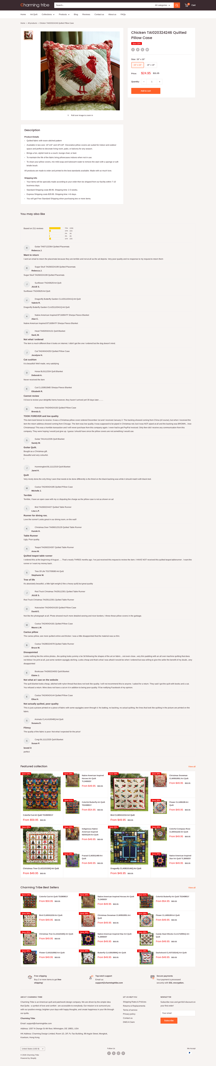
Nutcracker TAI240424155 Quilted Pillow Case (55, 408)
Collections (47, 14)
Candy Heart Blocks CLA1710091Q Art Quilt (172, 935)
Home (23, 14)
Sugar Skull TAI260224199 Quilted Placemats (55, 267)
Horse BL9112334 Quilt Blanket (49, 371)
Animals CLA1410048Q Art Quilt (49, 719)
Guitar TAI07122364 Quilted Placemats (52, 247)
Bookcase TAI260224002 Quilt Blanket (52, 671)
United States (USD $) (30, 1049)
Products (63, 14)
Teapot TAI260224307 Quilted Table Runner (54, 547)
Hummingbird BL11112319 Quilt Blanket (52, 467)
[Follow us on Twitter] (114, 1053)
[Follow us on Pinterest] (123, 1053)
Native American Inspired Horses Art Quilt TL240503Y (93, 778)
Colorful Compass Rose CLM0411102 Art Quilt (179, 830)
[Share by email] (147, 49)
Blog (76, 14)
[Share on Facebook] (133, 49)
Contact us (99, 14)
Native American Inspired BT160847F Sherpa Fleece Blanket (62, 315)
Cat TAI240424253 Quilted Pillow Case (52, 351)
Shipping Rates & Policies (134, 1002)
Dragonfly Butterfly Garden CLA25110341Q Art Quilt (58, 299)
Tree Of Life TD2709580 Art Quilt (49, 571)
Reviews (86, 14)
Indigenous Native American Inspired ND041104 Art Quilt (90, 832)
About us (112, 14)
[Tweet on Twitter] (142, 49)
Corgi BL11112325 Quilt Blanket (49, 739)
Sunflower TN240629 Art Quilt (48, 283)
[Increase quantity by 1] (159, 81)
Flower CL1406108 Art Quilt (178, 803)
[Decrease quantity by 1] (143, 81)
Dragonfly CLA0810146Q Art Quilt (125, 868)
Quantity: (135, 82)
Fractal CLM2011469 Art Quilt (92, 857)
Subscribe (169, 1020)
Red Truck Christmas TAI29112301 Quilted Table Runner (60, 591)
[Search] (177, 5)
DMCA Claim (129, 1022)
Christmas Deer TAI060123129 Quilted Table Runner (58, 527)
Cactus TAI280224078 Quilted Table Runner (54, 644)
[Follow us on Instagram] (118, 1053)
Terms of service (130, 1010)
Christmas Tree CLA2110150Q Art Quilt (41, 868)
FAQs (123, 14)
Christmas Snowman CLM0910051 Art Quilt (178, 776)
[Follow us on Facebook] (109, 1053)
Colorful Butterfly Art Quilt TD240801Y (93, 803)
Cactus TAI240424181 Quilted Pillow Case (54, 624)
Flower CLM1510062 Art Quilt (52, 953)
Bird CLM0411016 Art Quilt (122, 815)
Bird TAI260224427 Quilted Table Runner (53, 507)
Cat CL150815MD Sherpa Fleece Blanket (53, 387)
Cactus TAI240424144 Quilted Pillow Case (54, 695)
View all (192, 766)
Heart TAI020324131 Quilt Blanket (50, 331)
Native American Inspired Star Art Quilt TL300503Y (180, 857)
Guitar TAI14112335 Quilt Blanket (49, 439)
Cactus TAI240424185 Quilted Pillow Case (54, 487)
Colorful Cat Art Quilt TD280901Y (38, 815)
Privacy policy (129, 1014)
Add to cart (146, 91)
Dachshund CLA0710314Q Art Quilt (171, 953)
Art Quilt (33, 14)
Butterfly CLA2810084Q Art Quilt (112, 953)
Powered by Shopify (28, 1058)
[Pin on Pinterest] (138, 49)
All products (32, 23)
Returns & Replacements (134, 1006)
